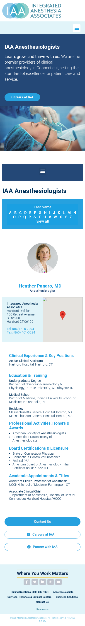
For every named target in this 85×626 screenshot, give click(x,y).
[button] (76, 28)
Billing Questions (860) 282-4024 (30, 592)
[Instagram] (50, 582)
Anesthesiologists (63, 592)
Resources (42, 609)
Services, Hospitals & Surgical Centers (29, 597)
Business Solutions (67, 597)
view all (42, 221)
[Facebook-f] (27, 582)
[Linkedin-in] (42, 582)
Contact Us (42, 602)
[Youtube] (58, 582)
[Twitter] (35, 582)
